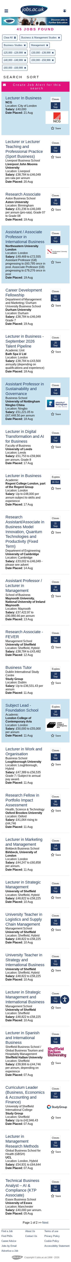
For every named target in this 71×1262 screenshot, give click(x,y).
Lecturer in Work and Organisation (23, 751)
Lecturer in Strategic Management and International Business (24, 997)
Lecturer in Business (23, 475)
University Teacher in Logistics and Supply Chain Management (23, 919)
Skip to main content (14, 3)
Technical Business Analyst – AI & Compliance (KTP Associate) (22, 1188)
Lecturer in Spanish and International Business (22, 1038)
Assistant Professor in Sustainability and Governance (24, 389)
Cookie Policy (51, 1241)
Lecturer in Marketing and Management (23, 842)
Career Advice (8, 1241)
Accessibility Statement (57, 1246)
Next (45, 1222)
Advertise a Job (9, 1250)
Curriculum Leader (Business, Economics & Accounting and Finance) (25, 1094)
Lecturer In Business (23, 98)
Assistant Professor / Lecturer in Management (23, 585)
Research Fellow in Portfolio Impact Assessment (22, 800)
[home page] (34, 15)
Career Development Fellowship (23, 292)
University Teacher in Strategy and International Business (24, 960)
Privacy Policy (52, 1236)
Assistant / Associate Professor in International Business (24, 237)
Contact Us (31, 1236)
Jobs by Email (9, 1246)
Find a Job (7, 1231)
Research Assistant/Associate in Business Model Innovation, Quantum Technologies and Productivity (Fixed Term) (24, 532)
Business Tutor (18, 667)
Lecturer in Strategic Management (23, 884)
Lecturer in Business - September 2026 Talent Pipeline (24, 341)
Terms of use (51, 1231)
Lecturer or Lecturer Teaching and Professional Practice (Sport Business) (24, 149)
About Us (30, 1231)
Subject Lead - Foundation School (21, 708)
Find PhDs (7, 1236)
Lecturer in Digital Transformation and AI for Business (24, 436)
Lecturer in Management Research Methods (22, 1141)
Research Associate (23, 194)
